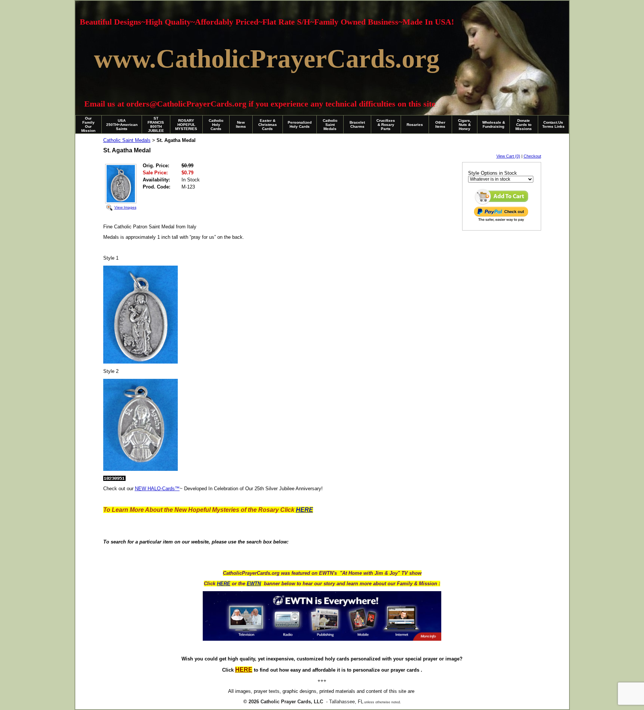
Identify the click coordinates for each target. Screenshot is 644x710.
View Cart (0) (508, 156)
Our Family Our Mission (88, 124)
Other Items (440, 124)
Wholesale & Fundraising (493, 124)
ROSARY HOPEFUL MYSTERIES (186, 124)
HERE (223, 583)
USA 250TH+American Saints (122, 124)
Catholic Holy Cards (216, 124)
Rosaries (415, 125)
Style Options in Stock (492, 173)
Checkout (532, 156)
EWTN (254, 583)
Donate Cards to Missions (523, 124)
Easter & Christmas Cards (267, 124)
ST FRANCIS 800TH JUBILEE (156, 124)
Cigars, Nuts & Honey (464, 124)
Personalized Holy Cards (300, 124)
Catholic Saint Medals (330, 124)
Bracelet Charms (357, 124)
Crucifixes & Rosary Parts (385, 124)
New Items (241, 124)
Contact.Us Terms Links (553, 124)
